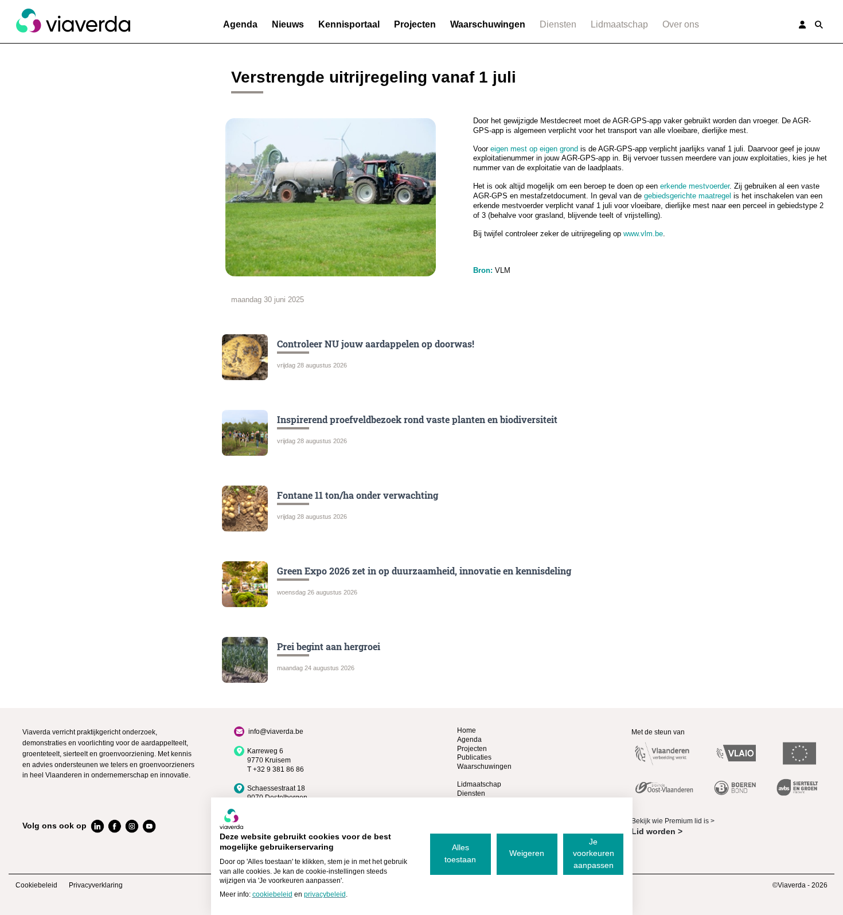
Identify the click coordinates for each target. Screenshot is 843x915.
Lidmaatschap (619, 24)
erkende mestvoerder (694, 186)
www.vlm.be (643, 233)
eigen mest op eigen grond (534, 148)
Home (466, 730)
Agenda (240, 24)
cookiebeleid (272, 894)
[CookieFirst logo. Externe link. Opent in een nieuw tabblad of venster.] (231, 818)
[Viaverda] (72, 21)
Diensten (558, 24)
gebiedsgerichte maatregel (687, 195)
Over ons (680, 24)
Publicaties (474, 757)
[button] (819, 24)
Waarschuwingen (487, 24)
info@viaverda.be (275, 732)
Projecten (415, 24)
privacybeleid (325, 894)
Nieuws (288, 24)
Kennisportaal (349, 24)
